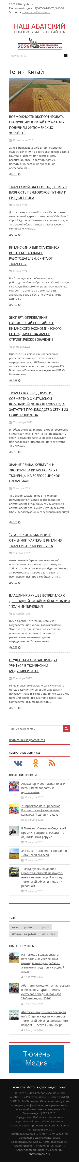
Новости (19, 1087)
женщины (48, 934)
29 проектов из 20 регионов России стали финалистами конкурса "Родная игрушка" (40, 810)
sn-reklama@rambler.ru (36, 12)
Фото (30, 1087)
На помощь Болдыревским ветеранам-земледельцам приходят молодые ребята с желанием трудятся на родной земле (42, 963)
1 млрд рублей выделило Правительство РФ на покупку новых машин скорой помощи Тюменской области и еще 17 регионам (42, 877)
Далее (13, 174)
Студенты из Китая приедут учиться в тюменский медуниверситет (33, 665)
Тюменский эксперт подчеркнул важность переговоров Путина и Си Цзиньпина (38, 192)
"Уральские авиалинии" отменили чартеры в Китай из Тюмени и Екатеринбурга (35, 540)
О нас (62, 1087)
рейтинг (29, 927)
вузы (15, 927)
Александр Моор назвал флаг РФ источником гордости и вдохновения (44, 788)
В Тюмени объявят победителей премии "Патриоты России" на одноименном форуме (43, 832)
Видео (41, 1087)
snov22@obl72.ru (39, 1154)
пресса (45, 927)
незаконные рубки (24, 934)
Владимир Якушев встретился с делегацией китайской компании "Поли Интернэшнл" (39, 601)
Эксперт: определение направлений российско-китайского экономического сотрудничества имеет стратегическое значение (35, 329)
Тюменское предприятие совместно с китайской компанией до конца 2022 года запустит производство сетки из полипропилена (38, 404)
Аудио (52, 1087)
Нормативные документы (27, 740)
